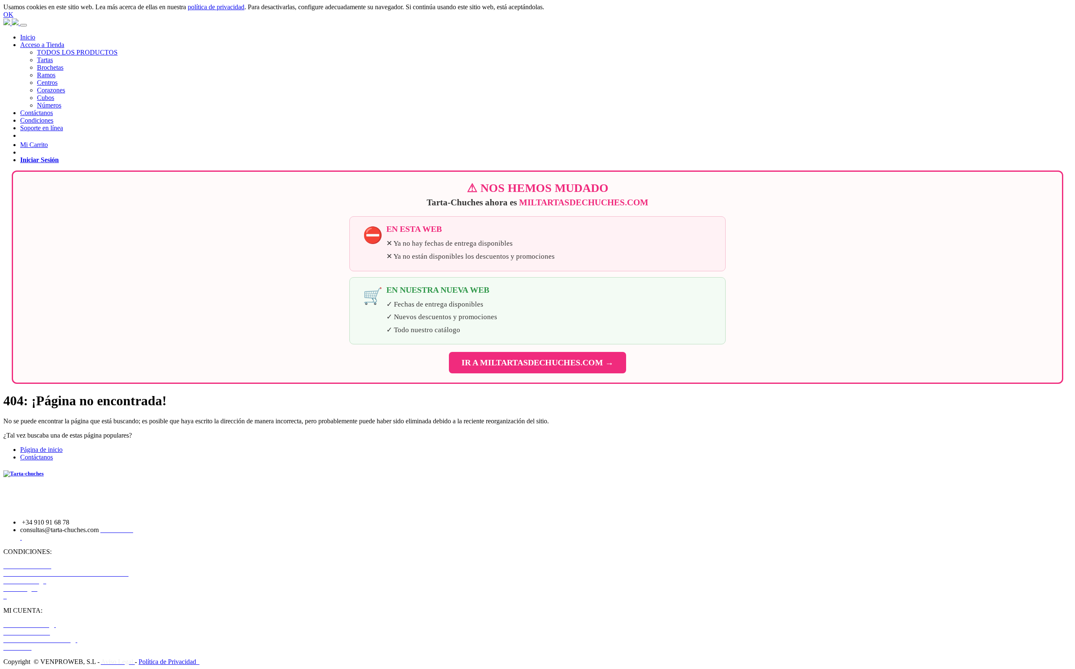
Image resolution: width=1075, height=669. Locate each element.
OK (8, 14)
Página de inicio (41, 449)
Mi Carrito (34, 144)
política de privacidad (216, 6)
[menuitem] (27, 37)
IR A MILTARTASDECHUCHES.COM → (537, 362)
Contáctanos (36, 457)
